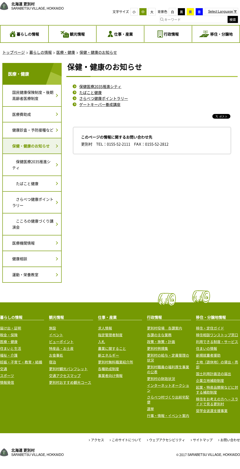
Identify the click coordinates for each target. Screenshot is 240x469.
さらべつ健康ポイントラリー (103, 98)
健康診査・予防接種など (32, 130)
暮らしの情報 (40, 52)
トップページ (13, 52)
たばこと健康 (90, 92)
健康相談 (19, 258)
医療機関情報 (23, 243)
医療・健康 (65, 52)
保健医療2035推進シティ (100, 86)
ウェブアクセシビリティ (167, 440)
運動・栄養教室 (25, 274)
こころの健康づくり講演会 (32, 224)
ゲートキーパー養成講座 (99, 104)
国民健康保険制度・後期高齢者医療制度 (32, 95)
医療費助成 (21, 114)
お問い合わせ (230, 440)
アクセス (97, 440)
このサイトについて (126, 440)
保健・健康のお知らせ (98, 52)
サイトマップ (203, 440)
